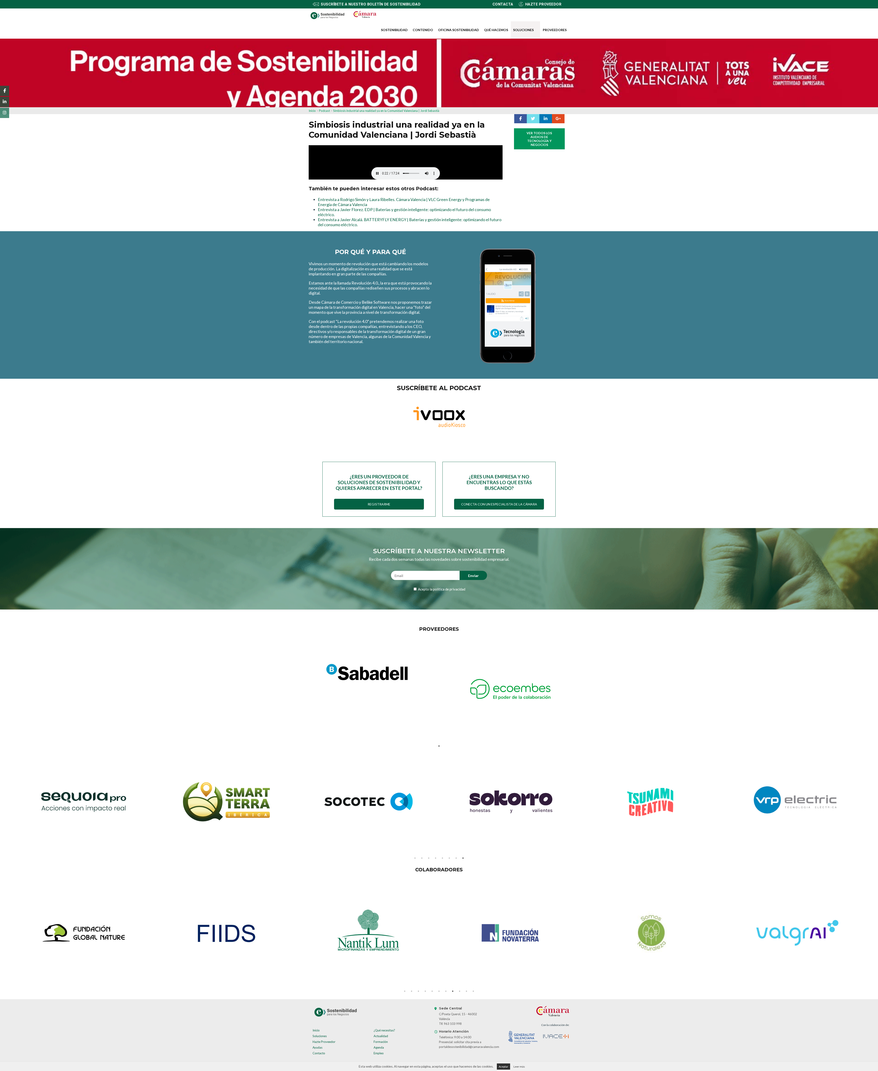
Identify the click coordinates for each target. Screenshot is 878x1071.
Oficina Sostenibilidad (458, 30)
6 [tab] (449, 858)
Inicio (312, 111)
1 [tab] (439, 746)
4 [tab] (435, 858)
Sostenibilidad (394, 30)
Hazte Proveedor (324, 1042)
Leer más (519, 1066)
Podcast (325, 111)
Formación (381, 1042)
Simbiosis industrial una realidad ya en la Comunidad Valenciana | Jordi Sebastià (386, 111)
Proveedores (555, 30)
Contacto (319, 1053)
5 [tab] (442, 858)
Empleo (379, 1053)
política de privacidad (449, 589)
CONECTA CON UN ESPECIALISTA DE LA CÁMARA (499, 504)
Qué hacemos (496, 30)
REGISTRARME (379, 504)
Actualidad (381, 1036)
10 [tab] (466, 991)
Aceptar (503, 1066)
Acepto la (441, 589)
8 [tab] (463, 858)
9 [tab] (459, 991)
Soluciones (523, 30)
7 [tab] (456, 858)
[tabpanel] (368, 672)
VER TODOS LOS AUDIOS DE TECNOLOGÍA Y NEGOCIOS (539, 139)
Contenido (423, 30)
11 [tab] (473, 991)
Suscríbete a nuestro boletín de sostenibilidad (370, 4)
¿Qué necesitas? (384, 1030)
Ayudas (317, 1047)
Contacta (503, 4)
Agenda (379, 1047)
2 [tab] (422, 858)
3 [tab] (428, 858)
